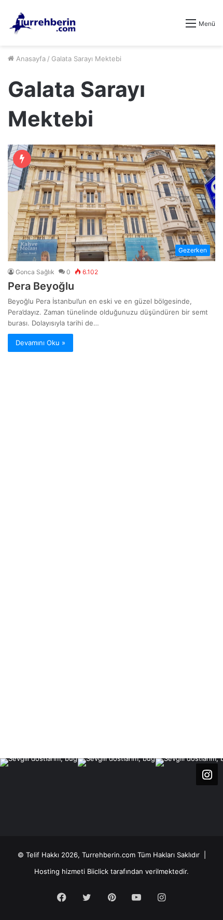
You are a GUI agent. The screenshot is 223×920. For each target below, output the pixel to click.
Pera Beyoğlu (41, 286)
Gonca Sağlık (35, 272)
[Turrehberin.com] (43, 22)
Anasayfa (30, 58)
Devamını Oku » (40, 342)
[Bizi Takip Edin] (207, 774)
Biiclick (97, 871)
